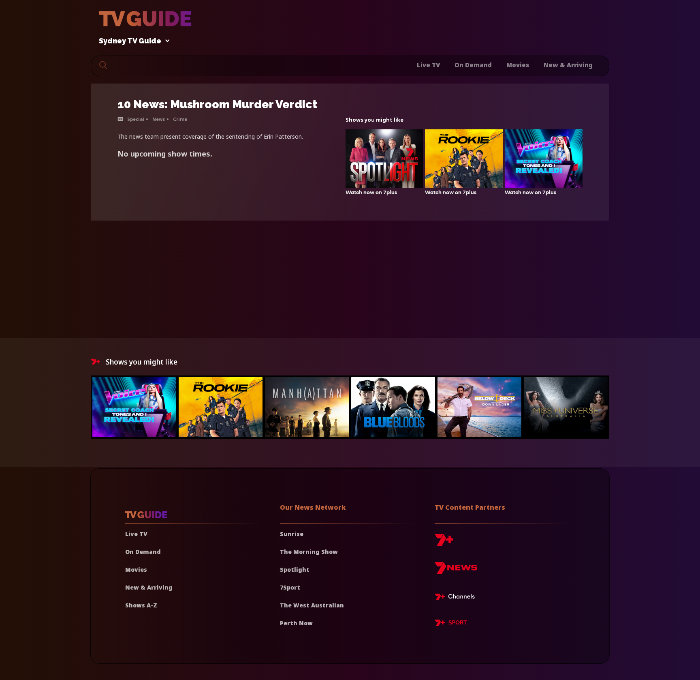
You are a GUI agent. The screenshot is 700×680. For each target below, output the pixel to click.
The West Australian (312, 605)
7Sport (290, 587)
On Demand (473, 65)
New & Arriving (568, 65)
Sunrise (291, 534)
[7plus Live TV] (457, 598)
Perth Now (296, 623)
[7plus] (444, 543)
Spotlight (294, 569)
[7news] (456, 571)
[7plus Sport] (451, 624)
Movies (517, 65)
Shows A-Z (141, 605)
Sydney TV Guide (130, 41)
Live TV (428, 65)
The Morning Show (309, 552)
